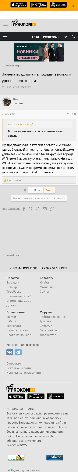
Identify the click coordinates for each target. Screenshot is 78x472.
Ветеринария (49, 330)
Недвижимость (17, 330)
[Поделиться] (68, 114)
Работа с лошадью (53, 317)
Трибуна (45, 321)
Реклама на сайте (19, 368)
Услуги (11, 317)
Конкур (11, 287)
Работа (11, 321)
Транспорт (13, 326)
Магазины (47, 287)
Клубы (44, 282)
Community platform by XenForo (39, 267)
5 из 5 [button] (49, 190)
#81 (74, 113)
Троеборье (13, 291)
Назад (37, 190)
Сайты (44, 291)
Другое (11, 305)
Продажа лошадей (19, 335)
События (46, 326)
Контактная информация (24, 372)
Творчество (48, 335)
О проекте (13, 363)
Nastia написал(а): (18, 124)
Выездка (12, 282)
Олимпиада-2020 (18, 300)
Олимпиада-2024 (18, 296)
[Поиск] (73, 36)
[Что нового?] (66, 36)
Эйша (8, 87)
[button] (5, 36)
